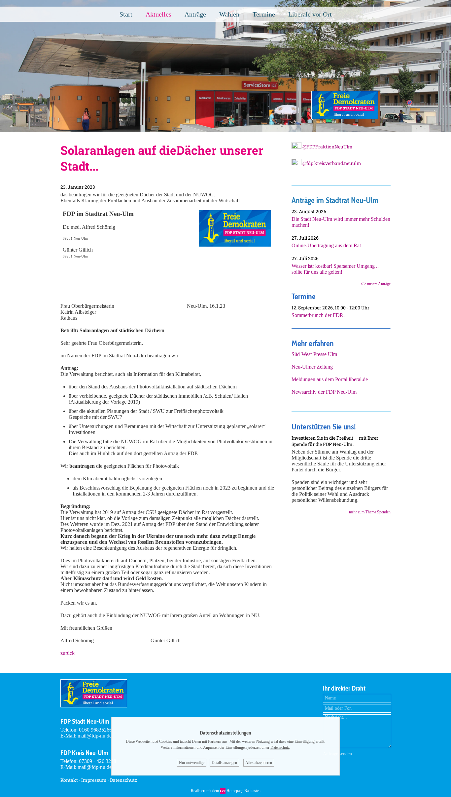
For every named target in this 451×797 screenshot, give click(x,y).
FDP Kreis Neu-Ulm (84, 753)
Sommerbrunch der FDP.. (318, 315)
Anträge (195, 14)
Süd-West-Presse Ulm (314, 354)
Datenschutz (123, 780)
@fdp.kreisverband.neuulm (331, 163)
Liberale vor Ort (310, 14)
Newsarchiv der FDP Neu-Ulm (324, 392)
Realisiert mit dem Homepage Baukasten (225, 790)
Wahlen (229, 14)
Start (126, 14)
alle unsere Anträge (376, 284)
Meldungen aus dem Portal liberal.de (330, 379)
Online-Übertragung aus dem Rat (326, 245)
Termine (264, 14)
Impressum (94, 780)
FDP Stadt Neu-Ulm (84, 721)
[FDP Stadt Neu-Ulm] (344, 117)
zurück (67, 653)
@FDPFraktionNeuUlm (327, 146)
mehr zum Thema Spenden (370, 512)
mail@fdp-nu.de (95, 735)
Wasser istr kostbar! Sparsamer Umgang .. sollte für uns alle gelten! (335, 269)
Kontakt (69, 780)
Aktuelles (158, 14)
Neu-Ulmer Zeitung (312, 367)
